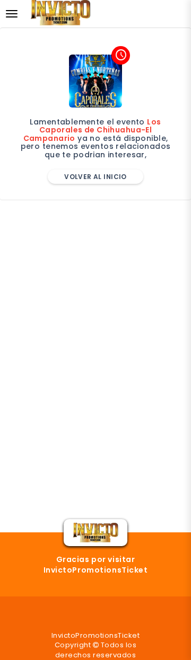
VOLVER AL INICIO (95, 176)
